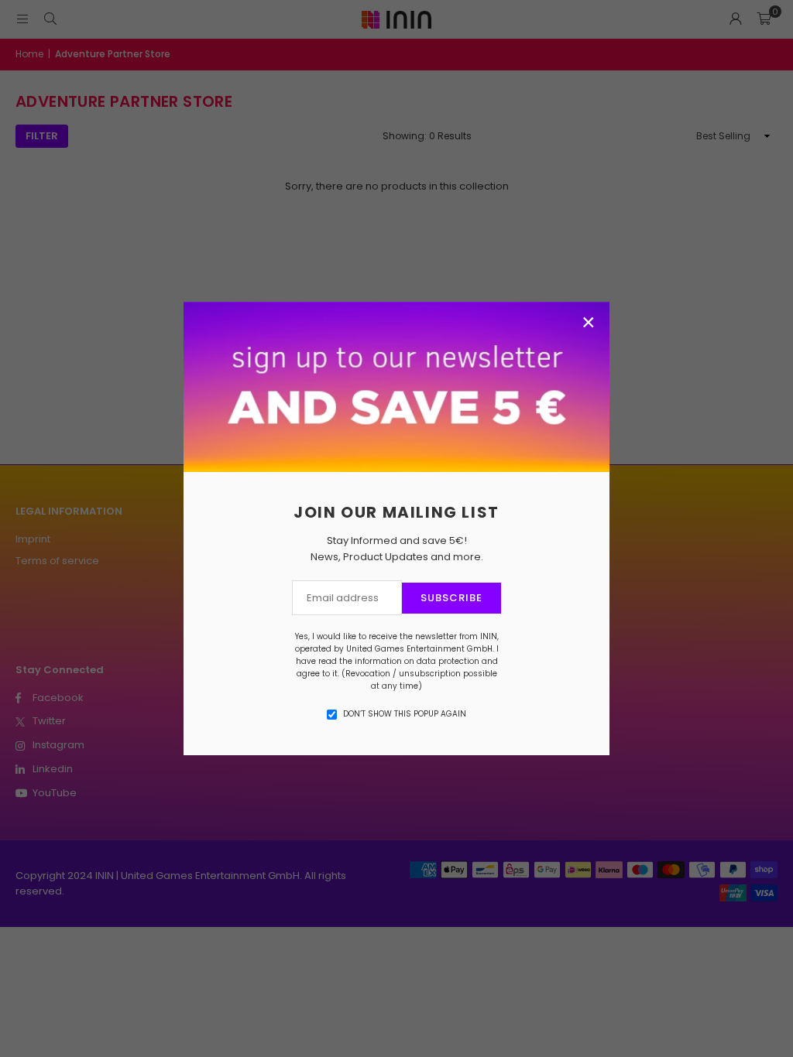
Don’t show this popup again (404, 714)
